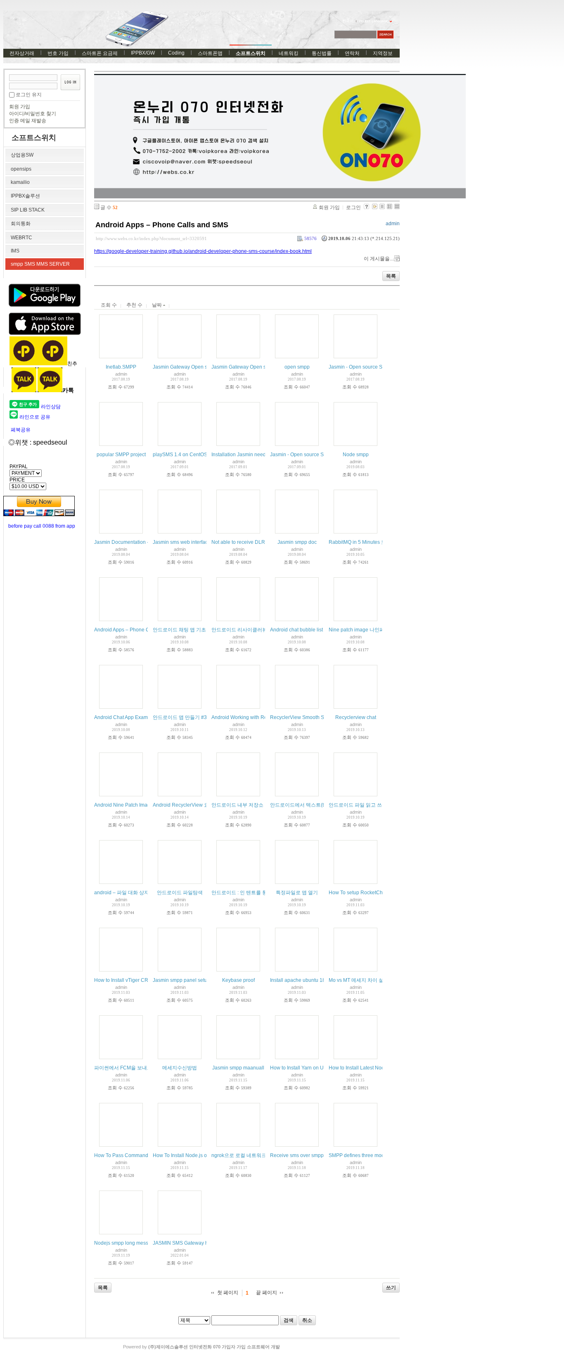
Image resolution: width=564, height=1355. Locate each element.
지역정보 (383, 53)
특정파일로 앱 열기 (297, 892)
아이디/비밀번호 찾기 (32, 114)
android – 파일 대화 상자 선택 (127, 892)
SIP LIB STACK (28, 210)
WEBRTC (21, 238)
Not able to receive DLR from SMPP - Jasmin (261, 542)
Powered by (201, 1346)
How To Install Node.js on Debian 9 (192, 1155)
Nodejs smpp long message (125, 1243)
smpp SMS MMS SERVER (40, 264)
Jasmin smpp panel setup (181, 980)
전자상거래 (21, 53)
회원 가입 (19, 107)
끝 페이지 (266, 1292)
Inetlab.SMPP (121, 367)
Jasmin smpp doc (297, 542)
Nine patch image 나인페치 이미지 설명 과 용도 (381, 630)
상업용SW (22, 155)
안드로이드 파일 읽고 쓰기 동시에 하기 (371, 805)
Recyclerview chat (355, 717)
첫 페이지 (227, 1292)
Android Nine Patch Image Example (134, 805)
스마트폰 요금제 (100, 53)
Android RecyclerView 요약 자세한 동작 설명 (202, 805)
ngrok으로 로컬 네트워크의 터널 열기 (252, 1155)
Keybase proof (238, 980)
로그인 (353, 207)
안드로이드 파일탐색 (180, 892)
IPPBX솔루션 (25, 196)
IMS (15, 251)
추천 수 (134, 305)
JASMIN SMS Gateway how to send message (203, 1243)
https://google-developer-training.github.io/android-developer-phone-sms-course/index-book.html (203, 251)
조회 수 (109, 305)
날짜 (157, 305)
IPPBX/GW (143, 53)
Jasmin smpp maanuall (238, 1068)
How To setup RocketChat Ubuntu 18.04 (374, 892)
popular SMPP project (121, 454)
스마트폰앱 (210, 53)
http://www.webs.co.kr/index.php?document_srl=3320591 (151, 238)
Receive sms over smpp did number (310, 1155)
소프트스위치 (250, 53)
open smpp (297, 367)
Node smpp (356, 454)
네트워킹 (289, 53)
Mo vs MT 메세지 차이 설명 (359, 980)
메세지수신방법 (179, 1068)
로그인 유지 (29, 95)
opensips (21, 169)
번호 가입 (58, 53)
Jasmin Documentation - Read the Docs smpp (145, 542)
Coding (176, 53)
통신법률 (322, 53)
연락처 (352, 53)
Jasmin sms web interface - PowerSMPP (198, 542)
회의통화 (21, 223)
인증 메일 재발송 (27, 121)
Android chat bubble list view (302, 630)
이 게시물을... (378, 259)
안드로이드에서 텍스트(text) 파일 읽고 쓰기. (318, 805)
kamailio (20, 182)
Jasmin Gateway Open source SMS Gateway (203, 367)
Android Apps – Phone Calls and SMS (161, 225)
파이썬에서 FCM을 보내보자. (126, 1068)
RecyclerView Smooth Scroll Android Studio (319, 717)
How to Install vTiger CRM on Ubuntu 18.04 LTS (147, 980)
